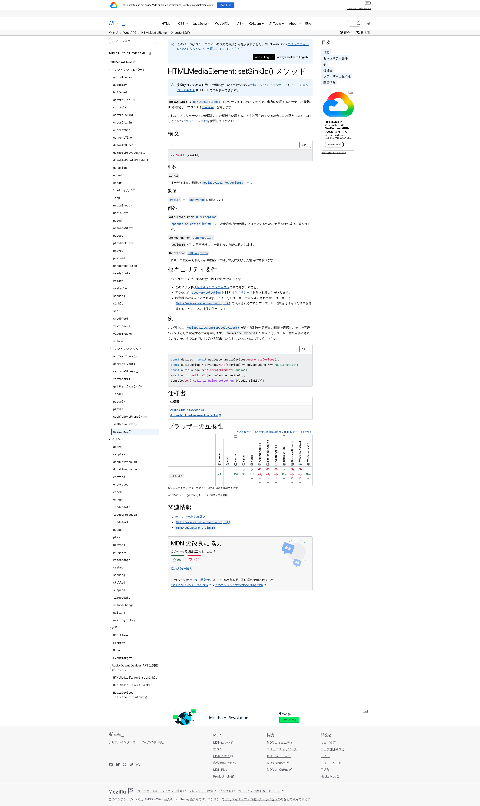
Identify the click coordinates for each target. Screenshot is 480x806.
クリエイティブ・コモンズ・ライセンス (253, 799)
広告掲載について (225, 763)
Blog (308, 23)
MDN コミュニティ (280, 742)
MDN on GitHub (278, 769)
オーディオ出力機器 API (192, 517)
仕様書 (328, 70)
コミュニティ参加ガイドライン (259, 791)
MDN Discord (276, 763)
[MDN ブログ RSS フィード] (138, 764)
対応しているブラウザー (267, 85)
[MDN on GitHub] (111, 764)
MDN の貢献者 (200, 580)
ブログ (217, 749)
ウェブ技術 (328, 742)
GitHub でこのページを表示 (189, 585)
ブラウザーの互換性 (337, 76)
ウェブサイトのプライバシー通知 (160, 791)
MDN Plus (220, 769)
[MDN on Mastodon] (131, 764)
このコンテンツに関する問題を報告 (239, 585)
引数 (172, 167)
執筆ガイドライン (279, 756)
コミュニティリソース (282, 749)
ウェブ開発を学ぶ (333, 749)
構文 (326, 52)
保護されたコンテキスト (213, 287)
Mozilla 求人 (221, 756)
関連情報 (329, 82)
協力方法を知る (181, 568)
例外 (172, 208)
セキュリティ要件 (195, 121)
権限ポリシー (211, 224)
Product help (222, 776)
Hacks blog (328, 776)
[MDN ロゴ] (116, 734)
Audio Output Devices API (128, 53)
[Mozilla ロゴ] (121, 791)
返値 (172, 191)
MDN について (223, 742)
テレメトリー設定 (201, 791)
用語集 (325, 769)
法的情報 (226, 791)
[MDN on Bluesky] (117, 764)
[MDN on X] (124, 764)
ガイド (325, 756)
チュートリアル (331, 763)
